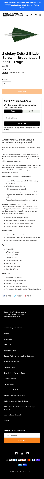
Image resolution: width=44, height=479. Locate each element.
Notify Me (22, 123)
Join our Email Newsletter (13, 415)
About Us (7, 345)
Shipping (5, 72)
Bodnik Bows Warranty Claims (15, 373)
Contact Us (8, 339)
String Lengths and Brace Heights (16, 401)
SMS (31, 111)
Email (13, 111)
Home (6, 333)
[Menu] (40, 14)
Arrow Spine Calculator (12, 390)
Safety (6, 420)
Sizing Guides (9, 384)
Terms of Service (10, 378)
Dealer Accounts (10, 350)
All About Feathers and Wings (14, 395)
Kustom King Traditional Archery (24, 472)
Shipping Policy (9, 367)
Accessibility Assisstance (13, 328)
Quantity (5, 80)
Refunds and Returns (11, 362)
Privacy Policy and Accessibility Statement (19, 356)
